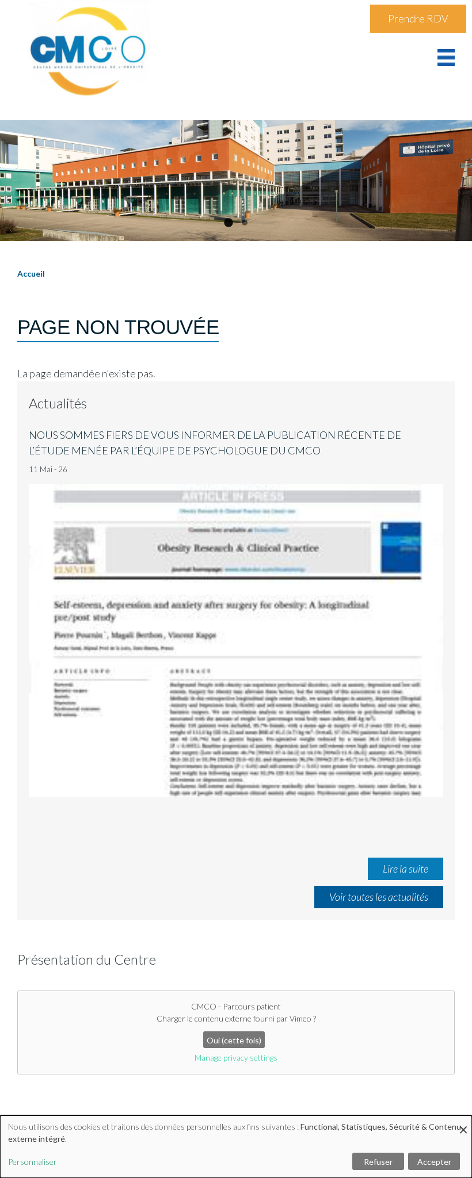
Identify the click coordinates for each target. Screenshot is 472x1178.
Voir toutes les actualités (378, 896)
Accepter (434, 1161)
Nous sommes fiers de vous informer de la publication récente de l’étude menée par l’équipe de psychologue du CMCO (215, 443)
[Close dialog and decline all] (463, 1122)
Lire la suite (405, 868)
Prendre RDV (418, 18)
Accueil (31, 273)
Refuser (378, 1161)
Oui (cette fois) (234, 1040)
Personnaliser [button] (32, 1161)
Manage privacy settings (236, 1057)
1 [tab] (227, 222)
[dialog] (236, 1146)
